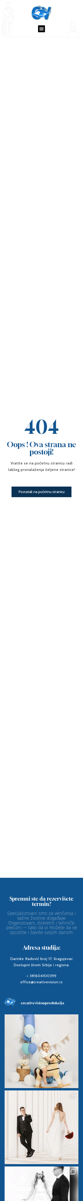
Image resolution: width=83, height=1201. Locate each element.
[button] (41, 28)
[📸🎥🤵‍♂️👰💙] (41, 1127)
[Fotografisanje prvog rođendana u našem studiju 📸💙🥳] (41, 1051)
